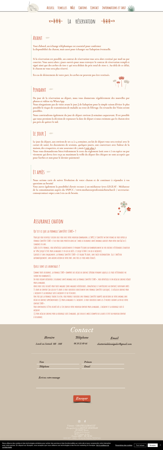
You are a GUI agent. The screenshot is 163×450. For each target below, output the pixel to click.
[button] (62, 7)
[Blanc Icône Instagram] (79, 421)
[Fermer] (160, 445)
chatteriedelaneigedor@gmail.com (114, 343)
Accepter (153, 445)
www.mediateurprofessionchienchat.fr (95, 189)
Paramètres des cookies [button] (123, 445)
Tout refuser (140, 445)
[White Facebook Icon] (84, 421)
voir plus (90, 148)
